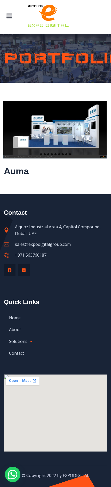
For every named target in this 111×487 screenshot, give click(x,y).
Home (15, 318)
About (15, 329)
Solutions (18, 341)
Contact (16, 353)
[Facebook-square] (9, 270)
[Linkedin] (24, 270)
